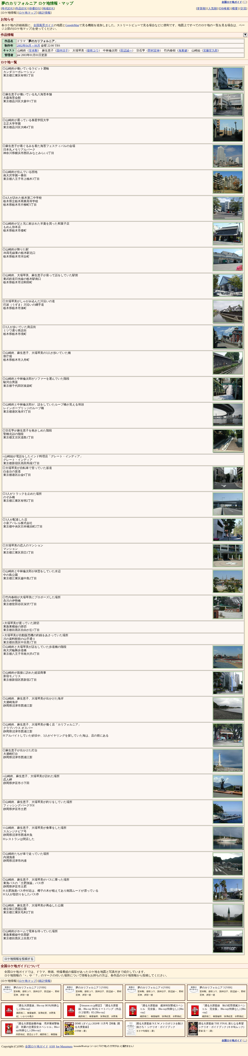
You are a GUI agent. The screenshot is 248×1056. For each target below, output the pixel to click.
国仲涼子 (62, 50)
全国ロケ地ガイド (36, 1046)
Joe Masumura (64, 1046)
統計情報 (44, 12)
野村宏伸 (154, 50)
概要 (235, 8)
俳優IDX (34, 8)
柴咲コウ (93, 50)
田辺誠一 (126, 50)
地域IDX (48, 8)
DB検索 (224, 8)
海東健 (182, 50)
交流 (243, 8)
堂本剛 (33, 50)
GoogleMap (72, 25)
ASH (52, 1046)
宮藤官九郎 (210, 50)
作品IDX (21, 8)
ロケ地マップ (27, 12)
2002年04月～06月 (28, 45)
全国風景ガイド (43, 25)
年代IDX (7, 8)
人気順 (212, 8)
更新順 (201, 8)
